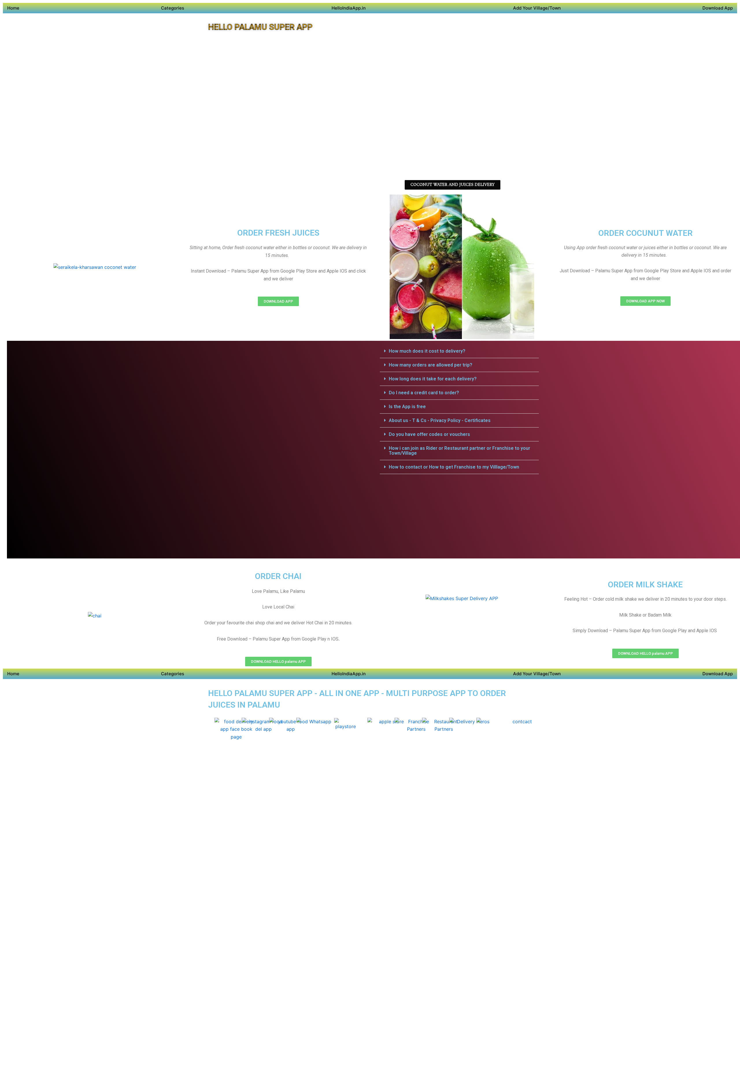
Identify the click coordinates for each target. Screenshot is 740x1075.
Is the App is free (407, 406)
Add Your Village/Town (537, 8)
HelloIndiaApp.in (349, 8)
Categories (172, 8)
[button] (459, 351)
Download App (717, 8)
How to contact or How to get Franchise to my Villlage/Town (454, 467)
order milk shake (645, 584)
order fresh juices (278, 233)
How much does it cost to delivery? (427, 351)
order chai (278, 576)
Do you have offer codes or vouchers (429, 434)
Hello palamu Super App (260, 27)
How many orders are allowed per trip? (430, 365)
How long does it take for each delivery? (433, 379)
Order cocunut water (645, 233)
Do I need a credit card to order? (424, 392)
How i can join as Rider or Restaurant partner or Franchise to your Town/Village (459, 450)
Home (13, 8)
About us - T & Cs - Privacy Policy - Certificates (440, 420)
